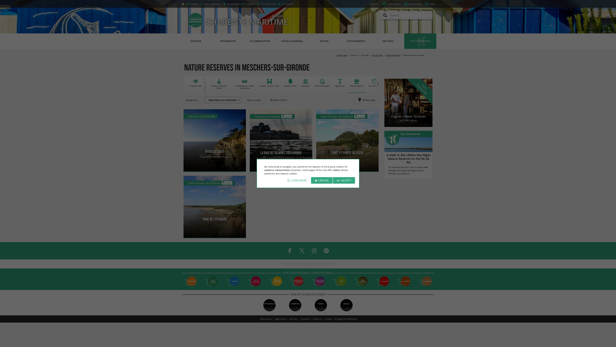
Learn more (299, 180)
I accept (346, 180)
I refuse (323, 180)
